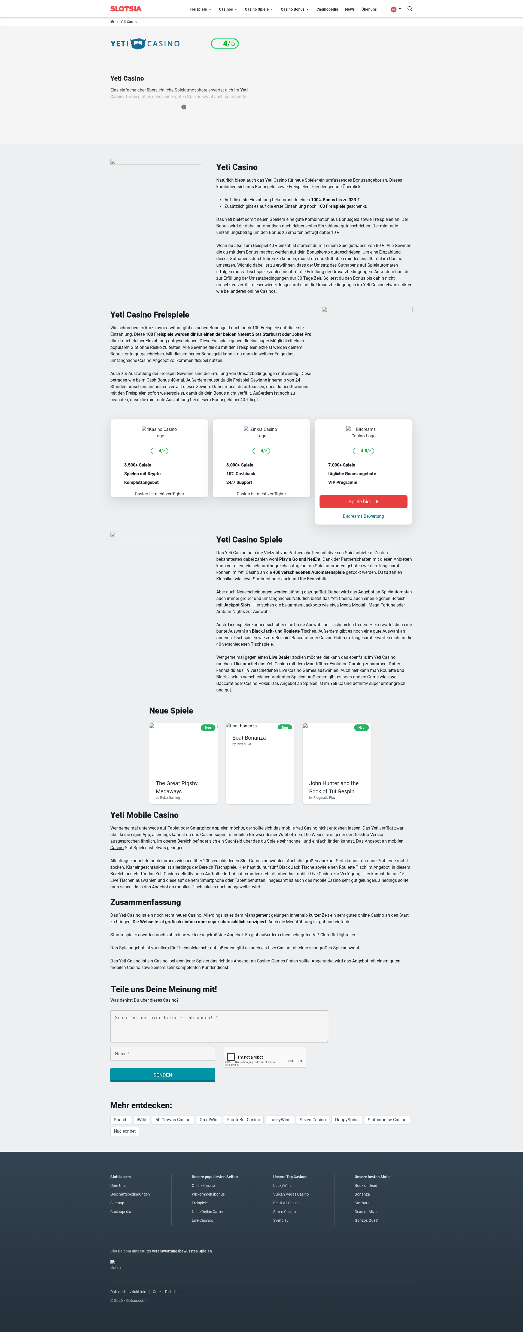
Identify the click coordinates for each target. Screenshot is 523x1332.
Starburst (363, 1203)
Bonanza (362, 1194)
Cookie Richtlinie (166, 1292)
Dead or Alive (365, 1211)
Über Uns (118, 1185)
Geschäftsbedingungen (130, 1194)
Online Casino (203, 1185)
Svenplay (280, 1220)
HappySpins (346, 1119)
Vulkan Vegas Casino (291, 1194)
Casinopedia (120, 1211)
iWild (141, 1119)
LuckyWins (279, 1119)
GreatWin (208, 1119)
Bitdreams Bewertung (363, 516)
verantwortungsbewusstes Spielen (182, 1251)
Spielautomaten (396, 592)
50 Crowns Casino (173, 1119)
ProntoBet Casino (243, 1119)
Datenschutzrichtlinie (128, 1292)
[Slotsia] (129, 8)
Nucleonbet (125, 1131)
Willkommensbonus (208, 1194)
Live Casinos (202, 1220)
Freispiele (200, 1203)
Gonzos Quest (367, 1220)
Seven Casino (313, 1119)
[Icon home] (112, 22)
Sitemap (117, 1203)
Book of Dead (366, 1185)
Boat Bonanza (249, 737)
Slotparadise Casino (387, 1119)
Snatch (120, 1119)
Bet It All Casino (286, 1203)
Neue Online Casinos (209, 1211)
